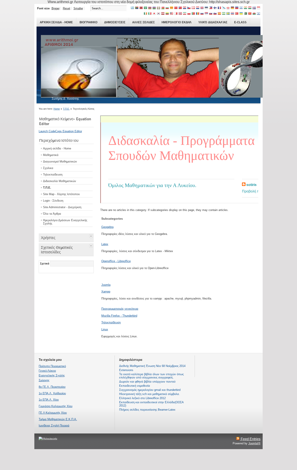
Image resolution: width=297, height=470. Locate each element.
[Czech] (189, 8)
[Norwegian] (180, 14)
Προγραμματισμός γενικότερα (119, 308)
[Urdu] (245, 14)
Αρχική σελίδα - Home (57, 148)
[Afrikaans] (136, 8)
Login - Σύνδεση (53, 200)
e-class (240, 22)
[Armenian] (150, 8)
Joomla (105, 284)
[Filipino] (210, 8)
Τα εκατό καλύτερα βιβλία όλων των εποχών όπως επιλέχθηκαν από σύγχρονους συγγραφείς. (151, 376)
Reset (66, 8)
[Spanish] (219, 14)
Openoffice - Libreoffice (116, 261)
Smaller (78, 8)
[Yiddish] (258, 14)
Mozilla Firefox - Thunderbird (119, 315)
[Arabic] (145, 8)
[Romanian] (197, 14)
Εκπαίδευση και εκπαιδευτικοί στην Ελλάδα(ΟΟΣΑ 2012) (151, 404)
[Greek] (132, 8)
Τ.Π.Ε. (66, 108)
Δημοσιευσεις (114, 22)
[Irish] (145, 14)
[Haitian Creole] (237, 8)
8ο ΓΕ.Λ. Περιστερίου (52, 386)
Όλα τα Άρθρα (52, 213)
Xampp (105, 291)
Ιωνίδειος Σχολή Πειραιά (54, 425)
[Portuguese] (193, 14)
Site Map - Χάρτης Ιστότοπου (61, 194)
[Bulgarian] (167, 8)
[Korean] (158, 14)
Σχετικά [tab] (44, 263)
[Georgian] (228, 8)
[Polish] (189, 14)
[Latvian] (163, 14)
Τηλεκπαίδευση (52, 174)
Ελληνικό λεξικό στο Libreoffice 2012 (142, 398)
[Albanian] (141, 8)
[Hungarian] (250, 8)
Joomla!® (254, 443)
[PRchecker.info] (48, 438)
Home (56, 108)
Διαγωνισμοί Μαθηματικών (60, 161)
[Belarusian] (163, 8)
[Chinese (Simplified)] (176, 8)
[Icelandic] (254, 8)
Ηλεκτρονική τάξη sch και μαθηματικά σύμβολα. (149, 394)
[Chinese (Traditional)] (180, 8)
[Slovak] (210, 14)
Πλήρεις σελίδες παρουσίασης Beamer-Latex (147, 409)
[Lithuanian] (167, 14)
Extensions (126, 370)
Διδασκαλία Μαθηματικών (59, 181)
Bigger (56, 8)
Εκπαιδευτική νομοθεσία (134, 385)
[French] (219, 8)
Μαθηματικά (50, 155)
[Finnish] (215, 8)
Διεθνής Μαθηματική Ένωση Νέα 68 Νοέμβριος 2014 (152, 366)
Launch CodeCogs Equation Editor (60, 131)
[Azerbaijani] (154, 8)
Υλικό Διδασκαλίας (212, 22)
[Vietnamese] (250, 14)
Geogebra (107, 227)
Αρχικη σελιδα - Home (56, 22)
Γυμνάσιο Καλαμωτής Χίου (55, 406)
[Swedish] (228, 14)
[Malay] (171, 14)
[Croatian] (184, 8)
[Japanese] (154, 14)
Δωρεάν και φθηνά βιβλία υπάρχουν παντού (147, 381)
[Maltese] (176, 14)
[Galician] (223, 8)
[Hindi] (245, 8)
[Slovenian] (215, 14)
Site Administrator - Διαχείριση (62, 207)
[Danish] (193, 8)
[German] (232, 8)
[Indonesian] (258, 8)
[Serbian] (206, 14)
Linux (104, 329)
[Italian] (150, 14)
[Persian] (184, 14)
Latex (104, 244)
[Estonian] (206, 8)
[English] (202, 8)
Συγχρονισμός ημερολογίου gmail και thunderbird (149, 389)
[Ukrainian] (241, 14)
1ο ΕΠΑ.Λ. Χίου (49, 399)
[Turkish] (237, 14)
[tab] (91, 235)
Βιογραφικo (88, 22)
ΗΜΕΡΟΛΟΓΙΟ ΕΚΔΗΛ (177, 22)
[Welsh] (254, 14)
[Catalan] (171, 8)
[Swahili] (223, 14)
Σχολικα (48, 168)
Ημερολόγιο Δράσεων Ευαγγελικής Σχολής (65, 222)
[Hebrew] (241, 8)
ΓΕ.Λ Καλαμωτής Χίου (53, 412)
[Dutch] (197, 8)
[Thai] (232, 14)
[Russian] (202, 14)
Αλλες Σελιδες (143, 22)
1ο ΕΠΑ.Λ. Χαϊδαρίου (52, 393)
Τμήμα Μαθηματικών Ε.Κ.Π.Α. (58, 419)
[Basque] (158, 8)
